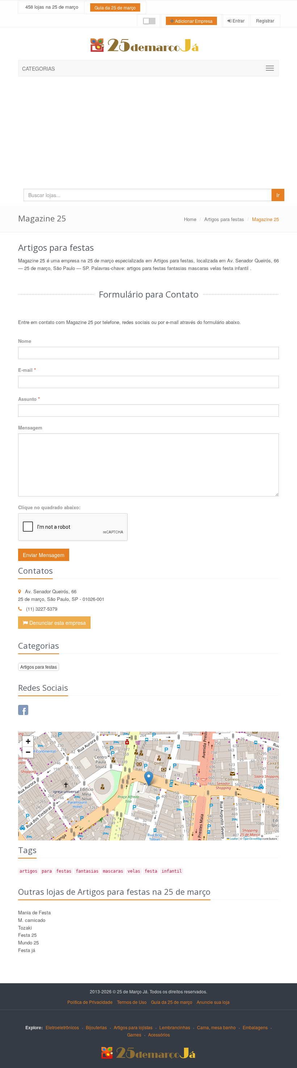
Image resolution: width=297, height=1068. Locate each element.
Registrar (264, 20)
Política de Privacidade (90, 1002)
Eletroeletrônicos (62, 1027)
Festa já (26, 950)
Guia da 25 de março (115, 7)
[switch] (149, 21)
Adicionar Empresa (193, 21)
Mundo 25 (28, 942)
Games (134, 1034)
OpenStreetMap (252, 838)
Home (190, 219)
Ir (278, 195)
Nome (24, 340)
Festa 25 (27, 934)
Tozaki (25, 927)
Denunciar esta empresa (57, 622)
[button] (148, 778)
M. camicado (31, 920)
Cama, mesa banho (216, 1027)
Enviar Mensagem (43, 554)
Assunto (29, 398)
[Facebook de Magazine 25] (23, 710)
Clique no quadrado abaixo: (49, 507)
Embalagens (255, 1027)
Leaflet (233, 838)
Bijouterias (96, 1027)
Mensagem (30, 427)
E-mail (27, 369)
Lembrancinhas (174, 1027)
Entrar (237, 20)
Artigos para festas (224, 219)
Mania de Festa (34, 912)
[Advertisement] (148, 131)
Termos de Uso (132, 1002)
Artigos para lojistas (133, 1027)
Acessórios (159, 1034)
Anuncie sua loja (213, 1002)
